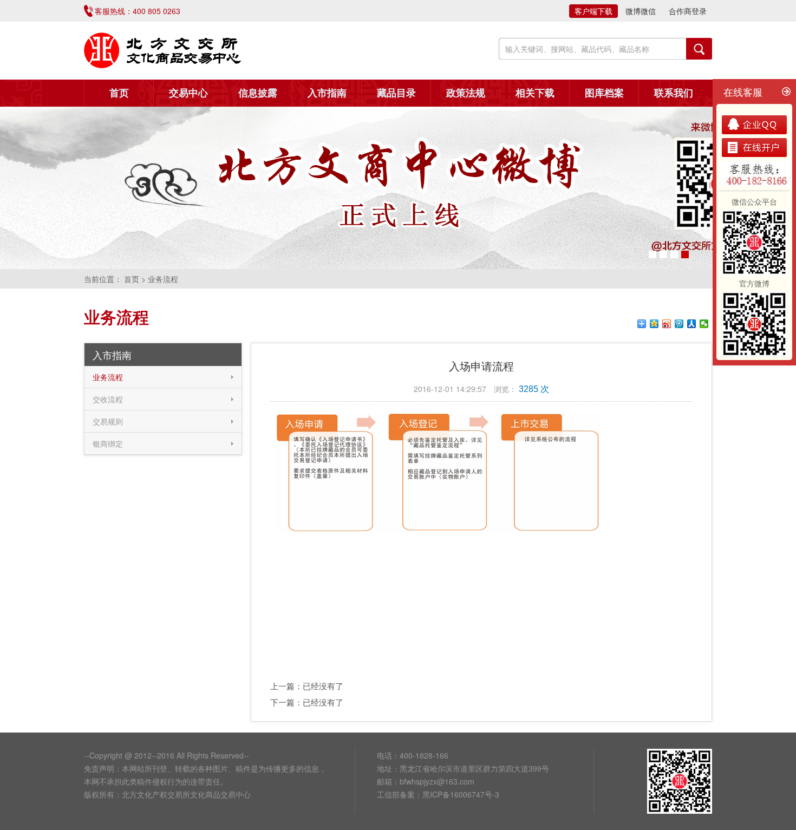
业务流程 (108, 376)
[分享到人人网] (691, 323)
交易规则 (108, 421)
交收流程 (108, 399)
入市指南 (327, 93)
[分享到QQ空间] (654, 323)
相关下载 (535, 93)
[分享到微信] (704, 323)
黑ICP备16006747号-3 (460, 794)
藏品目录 (396, 93)
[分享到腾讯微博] (679, 323)
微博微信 (640, 10)
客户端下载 (593, 10)
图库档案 (604, 93)
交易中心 (188, 93)
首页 (119, 93)
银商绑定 (108, 443)
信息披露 (257, 93)
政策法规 (465, 93)
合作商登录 (688, 10)
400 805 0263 (156, 10)
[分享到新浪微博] (666, 323)
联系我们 (673, 93)
